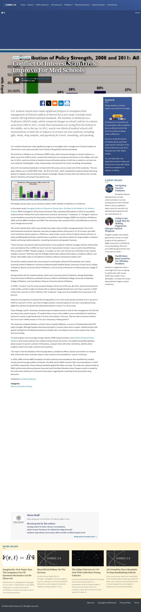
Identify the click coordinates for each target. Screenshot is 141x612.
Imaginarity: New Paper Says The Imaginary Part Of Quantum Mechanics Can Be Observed (17, 574)
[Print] (67, 103)
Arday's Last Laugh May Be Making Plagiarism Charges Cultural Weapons (117, 225)
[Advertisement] (70, 31)
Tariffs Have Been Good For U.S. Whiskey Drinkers (122, 260)
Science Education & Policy (21, 57)
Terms (136, 603)
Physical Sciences (82, 5)
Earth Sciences (42, 5)
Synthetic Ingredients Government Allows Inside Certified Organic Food (56, 532)
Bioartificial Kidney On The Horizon (51, 571)
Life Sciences (56, 5)
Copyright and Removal (107, 603)
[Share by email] (55, 103)
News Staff (29, 79)
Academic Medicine (28, 379)
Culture (30, 5)
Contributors (112, 5)
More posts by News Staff (84, 537)
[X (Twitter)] (4, 13)
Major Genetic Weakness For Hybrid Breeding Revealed (49, 529)
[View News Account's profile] (17, 80)
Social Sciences (98, 5)
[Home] (10, 5)
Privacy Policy (125, 603)
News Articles (43, 79)
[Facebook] (2, 13)
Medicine (68, 5)
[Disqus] (55, 418)
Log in (137, 13)
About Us (90, 603)
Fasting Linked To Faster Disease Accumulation (46, 526)
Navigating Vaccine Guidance (120, 188)
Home (23, 5)
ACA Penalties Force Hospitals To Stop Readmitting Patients (121, 571)
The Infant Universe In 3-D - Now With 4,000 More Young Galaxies (86, 572)
